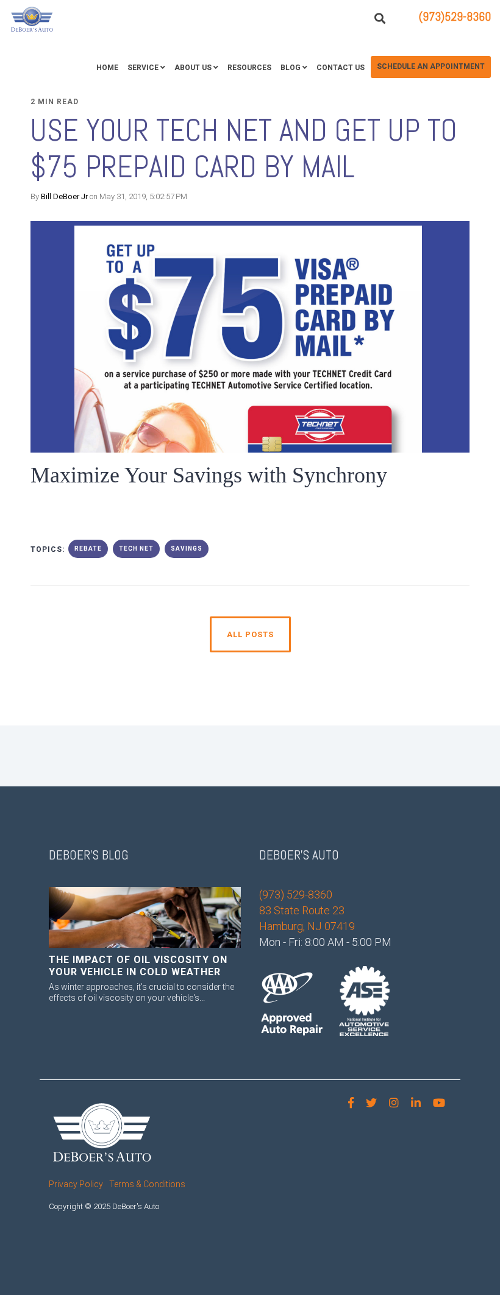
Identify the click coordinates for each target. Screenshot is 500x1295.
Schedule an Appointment (431, 66)
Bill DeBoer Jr (64, 196)
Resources (249, 67)
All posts (250, 634)
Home (107, 67)
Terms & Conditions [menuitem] (147, 1184)
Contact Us (340, 67)
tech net (136, 548)
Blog (290, 67)
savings (186, 548)
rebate (88, 548)
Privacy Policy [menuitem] (76, 1184)
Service (143, 67)
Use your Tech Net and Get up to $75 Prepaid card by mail (243, 148)
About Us (193, 67)
